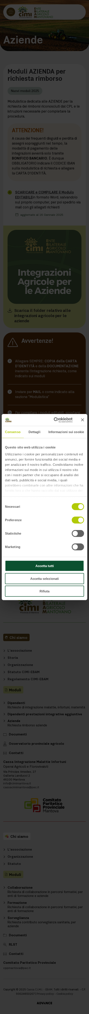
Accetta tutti (44, 566)
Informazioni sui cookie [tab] (66, 432)
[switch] (78, 520)
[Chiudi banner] (82, 419)
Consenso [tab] (13, 432)
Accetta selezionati (44, 578)
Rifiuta (44, 591)
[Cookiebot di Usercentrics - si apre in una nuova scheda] (55, 420)
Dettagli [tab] (34, 432)
